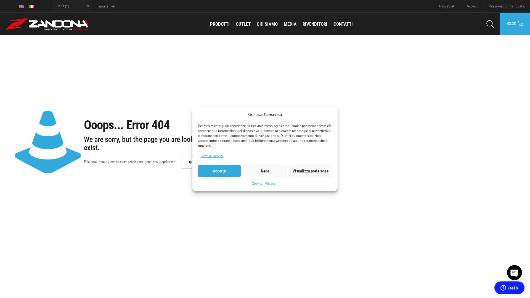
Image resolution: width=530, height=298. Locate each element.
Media (290, 24)
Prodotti (220, 24)
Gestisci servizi (212, 156)
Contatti (343, 24)
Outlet (243, 24)
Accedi (472, 6)
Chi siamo (267, 24)
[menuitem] (21, 6)
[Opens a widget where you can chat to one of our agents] (509, 288)
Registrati (447, 6)
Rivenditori (315, 24)
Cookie (257, 183)
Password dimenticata (506, 6)
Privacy (270, 183)
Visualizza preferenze (310, 171)
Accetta (219, 171)
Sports (103, 6)
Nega (265, 171)
